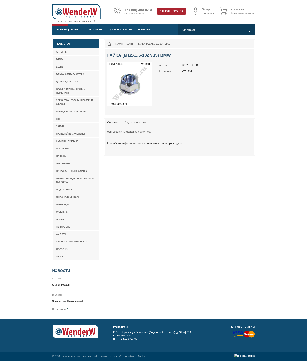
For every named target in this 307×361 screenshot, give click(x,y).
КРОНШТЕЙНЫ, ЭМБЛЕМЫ (70, 134)
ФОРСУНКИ (62, 249)
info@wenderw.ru (134, 13)
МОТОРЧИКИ (63, 148)
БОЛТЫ (60, 67)
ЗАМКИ (60, 126)
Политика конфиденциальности (79, 356)
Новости (76, 29)
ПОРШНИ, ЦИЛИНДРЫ (68, 197)
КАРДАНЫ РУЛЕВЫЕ (67, 141)
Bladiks (141, 356)
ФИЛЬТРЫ (61, 234)
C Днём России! (61, 285)
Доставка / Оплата (121, 29)
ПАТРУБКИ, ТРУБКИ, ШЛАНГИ (72, 171)
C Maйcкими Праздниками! (67, 301)
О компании (95, 29)
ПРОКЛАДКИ (62, 204)
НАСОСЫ (61, 156)
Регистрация (208, 13)
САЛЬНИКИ (62, 212)
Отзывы (113, 122)
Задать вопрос (136, 122)
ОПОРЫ (60, 219)
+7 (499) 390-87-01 (139, 10)
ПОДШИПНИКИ (64, 189)
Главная (61, 29)
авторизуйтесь (142, 131)
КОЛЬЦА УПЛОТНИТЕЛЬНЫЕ (71, 111)
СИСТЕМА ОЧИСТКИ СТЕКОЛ (71, 241)
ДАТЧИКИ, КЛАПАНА (67, 81)
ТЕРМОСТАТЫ (63, 227)
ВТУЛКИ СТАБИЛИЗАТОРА (70, 74)
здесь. (178, 143)
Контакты (144, 29)
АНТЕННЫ (61, 52)
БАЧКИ (59, 59)
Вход (205, 9)
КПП (58, 119)
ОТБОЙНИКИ (63, 163)
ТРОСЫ (60, 256)
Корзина (237, 9)
